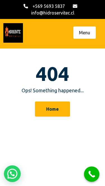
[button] (12, 173)
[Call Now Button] (91, 174)
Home (52, 109)
